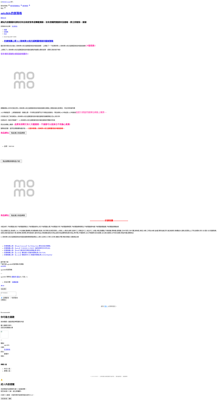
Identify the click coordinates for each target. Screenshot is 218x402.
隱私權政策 (118, 376)
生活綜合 (14, 26)
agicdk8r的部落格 (11, 13)
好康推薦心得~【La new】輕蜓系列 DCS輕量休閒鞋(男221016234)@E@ (28, 255)
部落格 (6, 31)
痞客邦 (13, 277)
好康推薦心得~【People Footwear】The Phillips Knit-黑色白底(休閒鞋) (27, 246)
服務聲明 (125, 376)
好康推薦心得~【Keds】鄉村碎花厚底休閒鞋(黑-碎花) (22, 250)
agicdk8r (3, 266)
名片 (5, 34)
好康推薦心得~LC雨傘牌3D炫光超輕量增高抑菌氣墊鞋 (28, 41)
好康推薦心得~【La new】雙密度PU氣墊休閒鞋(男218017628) (24, 252)
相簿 (5, 29)
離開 (10, 398)
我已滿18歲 (4, 398)
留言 (18, 277)
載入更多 (3, 289)
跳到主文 (3, 18)
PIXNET (96, 376)
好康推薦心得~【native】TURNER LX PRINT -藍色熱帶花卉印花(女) (27, 248)
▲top (2, 285)
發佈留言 (3, 300)
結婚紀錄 (15, 282)
